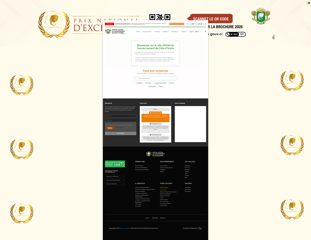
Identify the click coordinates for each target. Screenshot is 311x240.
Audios (161, 86)
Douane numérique (140, 191)
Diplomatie (187, 165)
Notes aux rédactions (165, 193)
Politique (187, 171)
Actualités (166, 31)
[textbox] (115, 176)
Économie (187, 167)
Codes (161, 197)
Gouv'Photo (188, 187)
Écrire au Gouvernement (177, 23)
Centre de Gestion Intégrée (142, 187)
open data (155, 218)
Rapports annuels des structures (168, 191)
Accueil (138, 31)
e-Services (157, 31)
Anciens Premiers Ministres (142, 169)
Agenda (192, 31)
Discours (172, 83)
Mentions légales (125, 228)
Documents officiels (165, 203)
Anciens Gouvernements (166, 167)
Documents (148, 83)
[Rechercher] (135, 78)
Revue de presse (164, 201)
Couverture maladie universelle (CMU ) (145, 189)
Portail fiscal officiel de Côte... (142, 198)
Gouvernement (164, 165)
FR (198, 31)
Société (187, 175)
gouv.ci (148, 218)
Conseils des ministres (160, 83)
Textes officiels (164, 199)
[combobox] (115, 176)
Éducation (187, 169)
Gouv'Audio (188, 191)
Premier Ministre (139, 165)
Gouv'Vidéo (188, 189)
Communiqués (152, 86)
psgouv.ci (162, 218)
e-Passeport (138, 204)
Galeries (184, 31)
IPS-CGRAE (138, 206)
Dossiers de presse (165, 195)
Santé (186, 173)
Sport (186, 177)
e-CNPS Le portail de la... (141, 193)
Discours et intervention (141, 167)
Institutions (162, 169)
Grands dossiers (164, 187)
